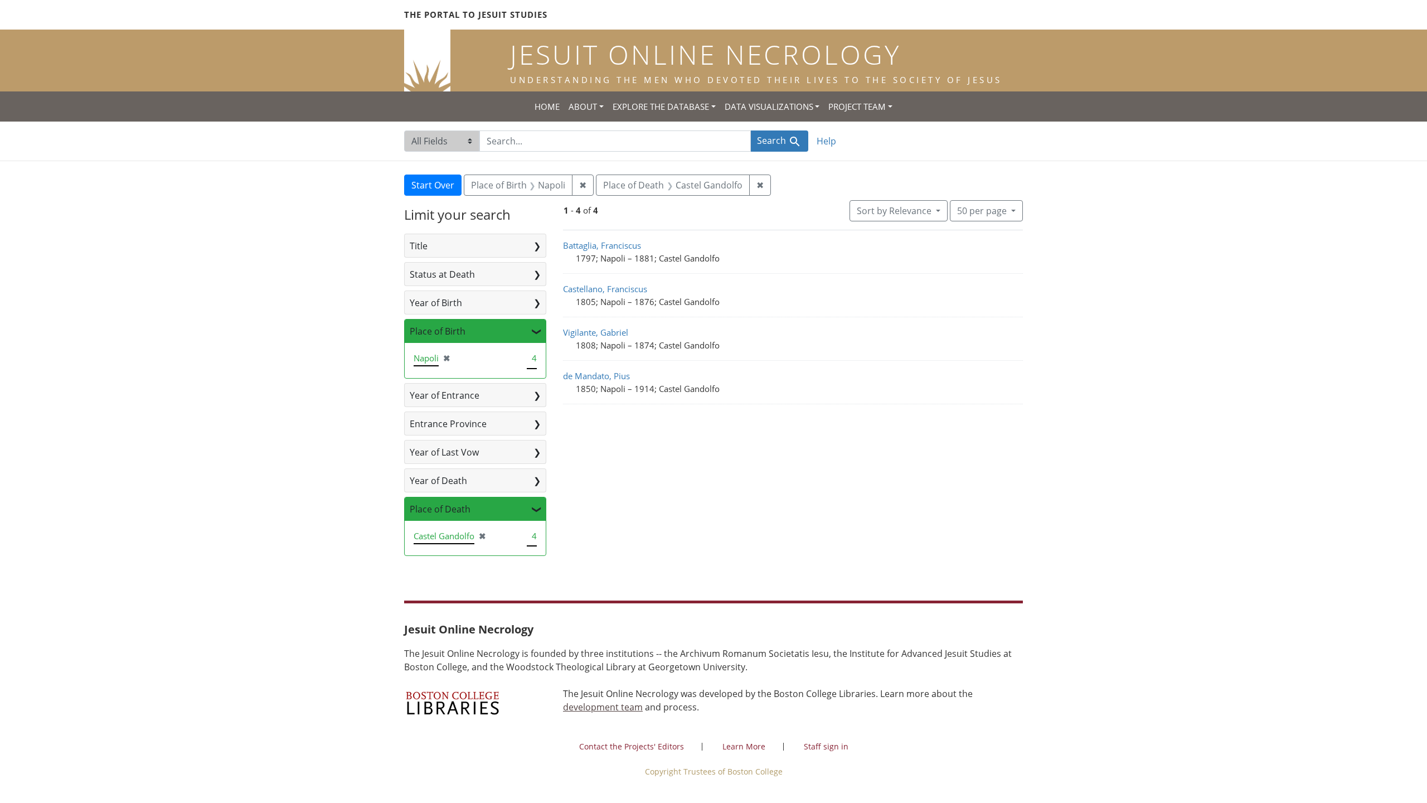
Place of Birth (437, 331)
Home (547, 106)
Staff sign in (826, 746)
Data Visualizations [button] (769, 106)
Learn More (743, 746)
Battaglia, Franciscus (602, 245)
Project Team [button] (857, 106)
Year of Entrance (444, 395)
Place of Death (440, 509)
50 (982, 210)
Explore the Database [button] (661, 106)
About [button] (583, 106)
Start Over (432, 185)
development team (603, 707)
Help (826, 141)
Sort (894, 211)
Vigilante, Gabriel (595, 332)
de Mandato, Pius (596, 375)
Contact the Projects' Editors (631, 746)
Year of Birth (436, 303)
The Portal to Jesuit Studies (475, 14)
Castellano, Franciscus (605, 288)
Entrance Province (448, 424)
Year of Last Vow (444, 452)
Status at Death (442, 274)
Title (419, 246)
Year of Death (438, 481)
